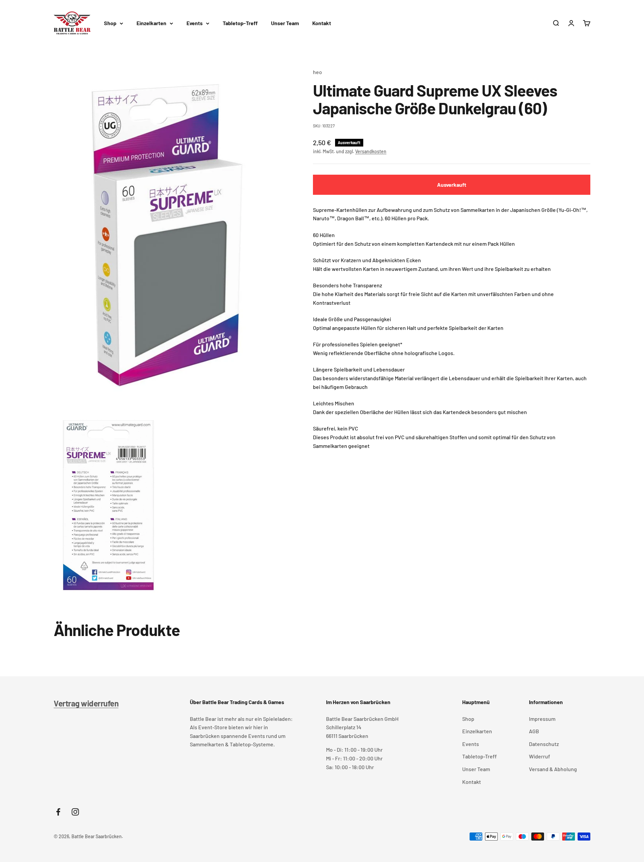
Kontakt (321, 23)
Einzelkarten (151, 23)
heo (317, 72)
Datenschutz (544, 744)
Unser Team (285, 23)
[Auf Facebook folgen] (58, 811)
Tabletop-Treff (240, 23)
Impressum (542, 718)
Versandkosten (370, 152)
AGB (534, 731)
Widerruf (539, 756)
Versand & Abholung (553, 769)
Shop (110, 23)
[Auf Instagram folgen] (75, 811)
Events (194, 23)
